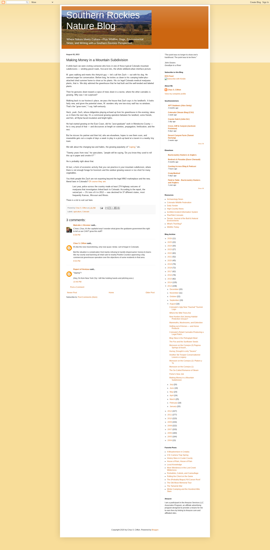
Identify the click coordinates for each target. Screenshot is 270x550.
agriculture (77, 212)
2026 (170, 238)
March (172, 399)
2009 (170, 422)
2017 (170, 271)
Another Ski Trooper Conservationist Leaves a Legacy (184, 356)
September (175, 300)
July (172, 384)
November (174, 293)
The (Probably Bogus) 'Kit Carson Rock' (183, 480)
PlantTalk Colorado (175, 215)
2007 (170, 429)
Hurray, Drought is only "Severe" (183, 351)
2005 (170, 437)
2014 (170, 282)
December (174, 289)
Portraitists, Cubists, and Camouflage (182, 473)
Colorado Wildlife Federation (179, 202)
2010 (170, 418)
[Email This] (106, 208)
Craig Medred (174, 173)
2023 (170, 249)
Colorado (85, 212)
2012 (170, 411)
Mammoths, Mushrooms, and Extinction (186, 323)
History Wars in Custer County (179, 458)
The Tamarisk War (174, 486)
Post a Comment (77, 287)
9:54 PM (76, 261)
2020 (170, 260)
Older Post (150, 292)
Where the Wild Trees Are (180, 313)
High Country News (175, 209)
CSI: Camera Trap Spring (177, 455)
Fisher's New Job (176, 374)
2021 (170, 257)
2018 (170, 268)
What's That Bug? (174, 224)
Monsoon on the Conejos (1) (181, 367)
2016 (170, 275)
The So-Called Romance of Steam (183, 370)
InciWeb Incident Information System (182, 212)
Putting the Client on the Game (180, 476)
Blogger (155, 530)
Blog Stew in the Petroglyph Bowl (183, 338)
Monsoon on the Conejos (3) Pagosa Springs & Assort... (185, 346)
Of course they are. (97, 181)
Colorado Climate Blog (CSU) (181, 112)
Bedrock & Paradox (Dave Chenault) (184, 159)
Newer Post (72, 292)
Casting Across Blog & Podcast (182, 166)
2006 (170, 433)
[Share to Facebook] (115, 208)
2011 (170, 415)
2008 (170, 426)
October (173, 296)
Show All (201, 143)
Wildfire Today (173, 227)
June (172, 388)
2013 (170, 286)
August (173, 304)
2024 (170, 246)
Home (111, 292)
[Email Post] (101, 208)
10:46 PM (77, 282)
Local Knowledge (174, 465)
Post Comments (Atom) (87, 297)
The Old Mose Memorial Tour (179, 483)
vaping (132, 147)
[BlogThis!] (109, 208)
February (174, 403)
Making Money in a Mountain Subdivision (181, 379)
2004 (170, 440)
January (173, 406)
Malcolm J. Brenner (82, 225)
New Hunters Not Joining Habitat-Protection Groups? (183, 318)
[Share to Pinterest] (118, 208)
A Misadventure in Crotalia (178, 452)
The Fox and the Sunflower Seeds (183, 342)
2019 (170, 264)
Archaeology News (175, 199)
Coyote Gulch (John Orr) (179, 119)
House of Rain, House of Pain (179, 461)
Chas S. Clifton (79, 243)
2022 (170, 253)
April (172, 395)
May (172, 392)
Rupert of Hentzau (81, 269)
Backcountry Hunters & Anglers (182, 155)
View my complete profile (175, 94)
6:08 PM (76, 235)
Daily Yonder (172, 206)
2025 (170, 242)
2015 (170, 279)
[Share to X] (112, 208)
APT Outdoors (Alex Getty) (180, 105)
